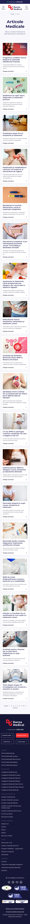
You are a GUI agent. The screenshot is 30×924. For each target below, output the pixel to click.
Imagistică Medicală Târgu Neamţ (12, 787)
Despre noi (5, 824)
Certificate (4, 854)
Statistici (4, 870)
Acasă (12, 14)
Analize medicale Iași (8, 797)
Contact (4, 861)
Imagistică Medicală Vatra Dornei (12, 784)
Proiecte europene (7, 851)
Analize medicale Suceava (9, 800)
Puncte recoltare (6, 814)
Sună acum (15, 2)
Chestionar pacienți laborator (11, 867)
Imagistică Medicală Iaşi (9, 772)
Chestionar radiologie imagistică (12, 864)
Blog (18, 14)
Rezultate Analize (7, 817)
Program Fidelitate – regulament (12, 848)
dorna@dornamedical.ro (16, 878)
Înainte (15, 708)
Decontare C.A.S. (6, 842)
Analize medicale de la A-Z (10, 845)
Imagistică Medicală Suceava (10, 775)
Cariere (3, 827)
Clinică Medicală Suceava (9, 756)
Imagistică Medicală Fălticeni (10, 778)
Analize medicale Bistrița (9, 803)
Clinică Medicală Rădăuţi (9, 762)
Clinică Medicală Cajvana (9, 765)
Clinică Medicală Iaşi (7, 753)
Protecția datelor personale (15, 911)
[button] (22, 735)
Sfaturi (3, 830)
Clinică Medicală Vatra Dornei (10, 759)
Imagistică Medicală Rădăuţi (10, 781)
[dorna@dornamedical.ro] (6, 878)
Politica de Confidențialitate (15, 909)
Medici (3, 833)
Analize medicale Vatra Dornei (11, 811)
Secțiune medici (6, 836)
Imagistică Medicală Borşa (10, 790)
